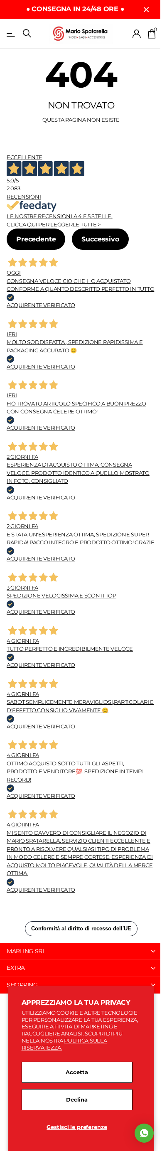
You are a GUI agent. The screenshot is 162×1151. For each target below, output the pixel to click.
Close (146, 9)
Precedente (36, 239)
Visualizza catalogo (11, 33)
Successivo (100, 239)
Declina (76, 1099)
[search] (27, 33)
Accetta (77, 1072)
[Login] (137, 34)
